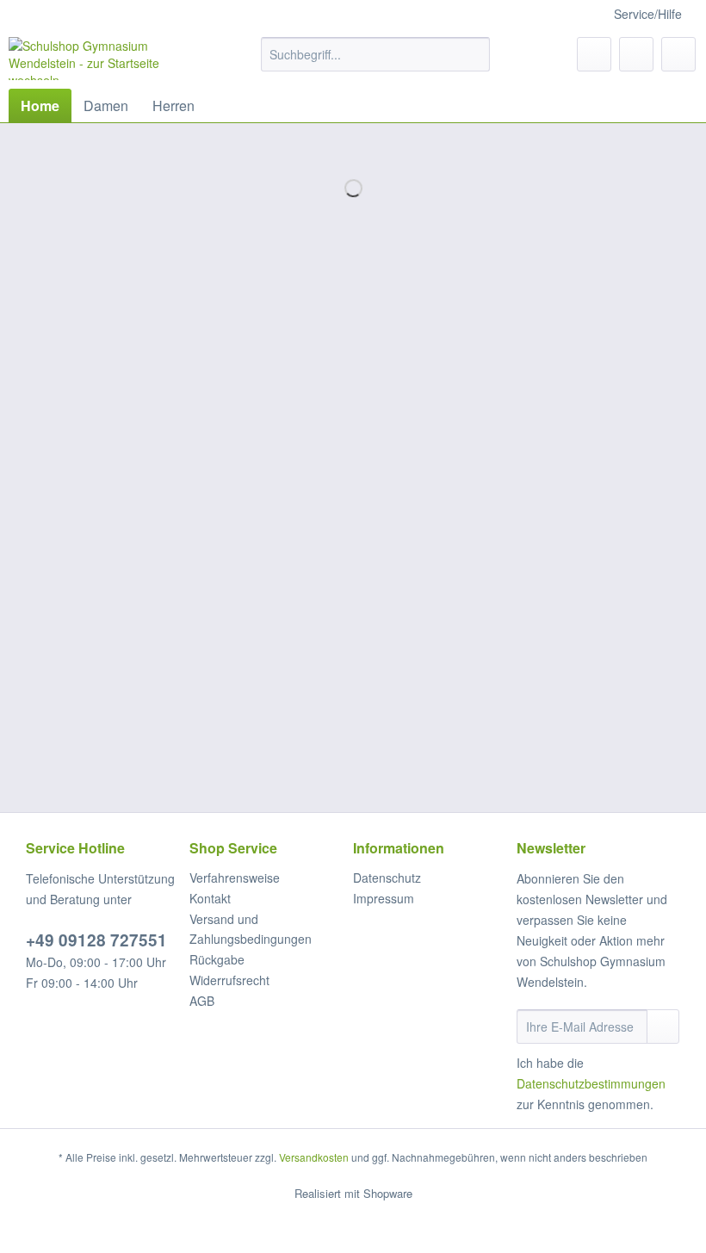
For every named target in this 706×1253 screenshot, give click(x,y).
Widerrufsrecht (229, 980)
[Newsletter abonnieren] (663, 1026)
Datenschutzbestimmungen (591, 1083)
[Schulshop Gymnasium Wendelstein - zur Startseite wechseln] (106, 58)
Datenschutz (387, 877)
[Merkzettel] (594, 54)
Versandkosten (314, 1157)
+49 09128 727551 (96, 940)
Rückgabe (217, 959)
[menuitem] (376, 63)
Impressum (383, 898)
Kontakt (210, 898)
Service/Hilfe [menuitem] (647, 13)
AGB (201, 1000)
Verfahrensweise (234, 877)
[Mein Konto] (636, 54)
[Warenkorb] (678, 54)
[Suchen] (474, 54)
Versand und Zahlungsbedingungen (250, 929)
